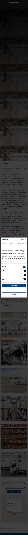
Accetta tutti (14, 285)
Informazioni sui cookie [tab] (20, 243)
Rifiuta (14, 294)
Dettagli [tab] (11, 243)
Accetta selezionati (14, 290)
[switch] (24, 271)
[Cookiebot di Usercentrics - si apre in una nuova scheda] (20, 239)
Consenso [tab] (4, 243)
